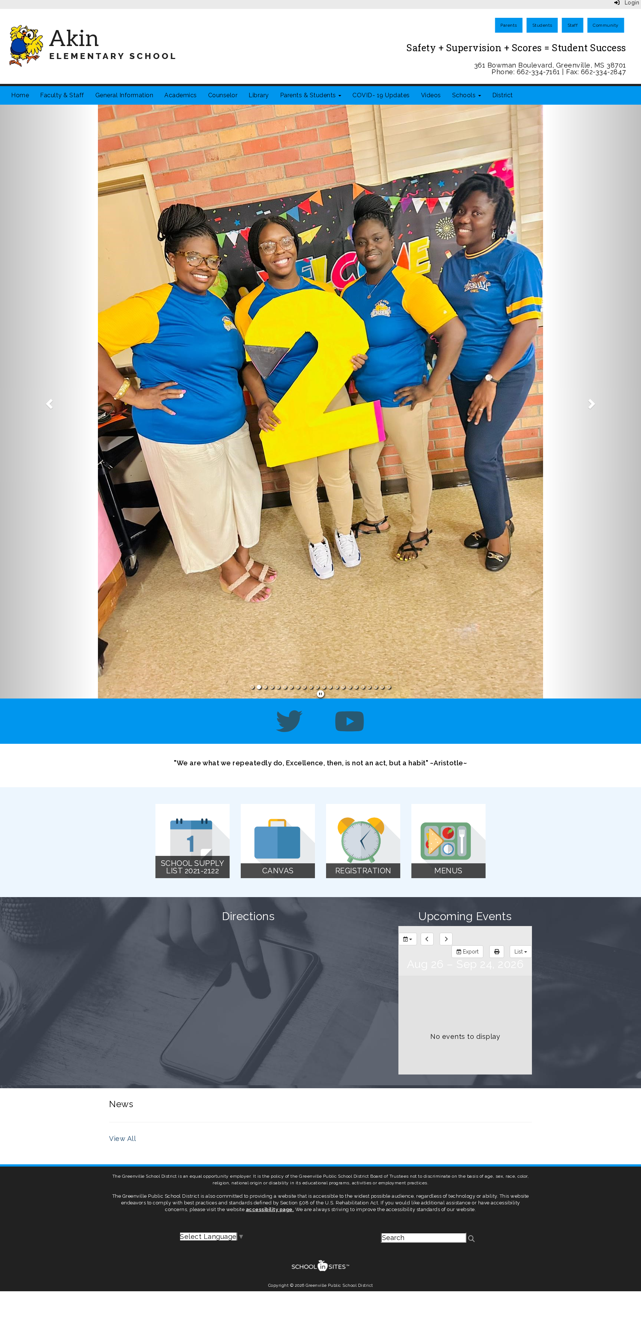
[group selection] (407, 582)
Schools (464, 95)
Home (20, 95)
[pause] (321, 337)
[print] (496, 595)
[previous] (427, 582)
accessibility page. (270, 853)
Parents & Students (309, 95)
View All (122, 782)
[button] (48, 223)
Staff (573, 25)
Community (606, 25)
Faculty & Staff (62, 95)
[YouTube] (350, 372)
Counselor (223, 95)
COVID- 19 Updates (381, 95)
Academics (180, 95)
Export (470, 595)
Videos (431, 95)
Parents (508, 25)
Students (542, 25)
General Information (124, 95)
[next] (446, 582)
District (502, 95)
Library (259, 95)
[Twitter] (289, 372)
